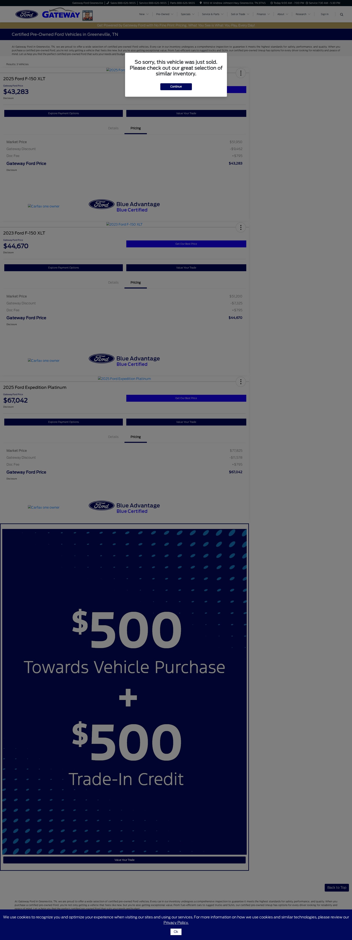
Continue (176, 86)
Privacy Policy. (176, 922)
